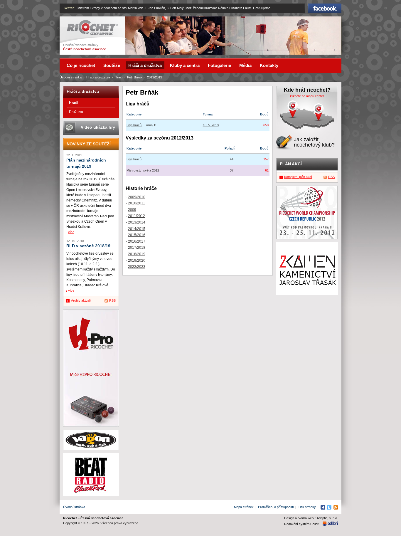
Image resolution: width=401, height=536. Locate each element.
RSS (112, 300)
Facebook (325, 6)
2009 (132, 210)
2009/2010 (136, 197)
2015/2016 (136, 235)
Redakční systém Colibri (301, 524)
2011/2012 (136, 216)
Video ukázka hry (98, 127)
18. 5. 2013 (211, 125)
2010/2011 (136, 203)
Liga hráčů (134, 125)
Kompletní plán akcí (298, 177)
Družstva (76, 112)
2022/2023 (136, 267)
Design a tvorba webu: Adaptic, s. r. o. (311, 518)
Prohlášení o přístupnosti (276, 507)
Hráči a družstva (98, 77)
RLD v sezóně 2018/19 (88, 246)
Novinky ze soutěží (89, 144)
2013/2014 (136, 222)
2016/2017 (136, 241)
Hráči (118, 77)
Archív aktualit (81, 300)
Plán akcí (291, 164)
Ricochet (74, 23)
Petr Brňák (134, 77)
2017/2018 (136, 248)
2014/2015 (136, 229)
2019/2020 (136, 260)
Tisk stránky (307, 507)
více (71, 232)
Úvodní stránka (71, 77)
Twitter (68, 8)
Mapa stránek (244, 507)
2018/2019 (136, 254)
